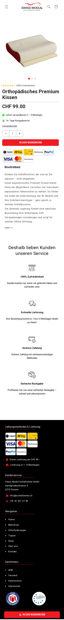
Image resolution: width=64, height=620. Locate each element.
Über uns (13, 546)
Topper (12, 535)
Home (11, 519)
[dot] (29, 78)
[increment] (19, 133)
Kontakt (12, 551)
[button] (6, 6)
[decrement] (5, 133)
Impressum (14, 586)
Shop (11, 541)
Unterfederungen (17, 530)
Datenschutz (15, 580)
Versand (12, 575)
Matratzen (13, 525)
